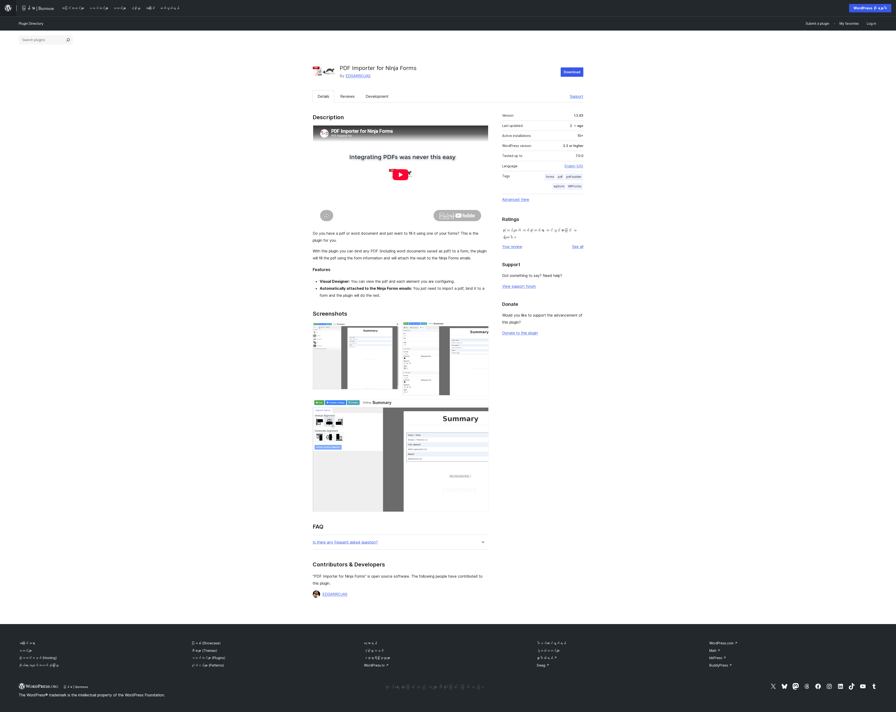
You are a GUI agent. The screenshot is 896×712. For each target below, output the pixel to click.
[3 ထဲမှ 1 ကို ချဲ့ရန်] (392, 328)
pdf (560, 176)
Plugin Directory (31, 23)
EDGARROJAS (358, 75)
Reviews (347, 96)
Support (576, 96)
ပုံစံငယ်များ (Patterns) (207, 665)
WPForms (574, 186)
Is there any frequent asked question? (345, 542)
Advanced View (515, 199)
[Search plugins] (68, 40)
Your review (512, 246)
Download (572, 72)
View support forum (519, 286)
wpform (559, 186)
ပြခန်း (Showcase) (206, 643)
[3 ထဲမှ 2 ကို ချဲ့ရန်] (482, 328)
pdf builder (573, 176)
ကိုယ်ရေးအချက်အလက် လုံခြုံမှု (39, 665)
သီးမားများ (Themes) (204, 651)
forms (550, 176)
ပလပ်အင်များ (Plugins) (208, 658)
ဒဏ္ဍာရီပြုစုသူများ (377, 658)
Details (323, 96)
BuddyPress (720, 665)
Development (377, 96)
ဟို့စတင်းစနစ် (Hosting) (38, 658)
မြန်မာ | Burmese (75, 687)
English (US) (574, 166)
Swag (543, 665)
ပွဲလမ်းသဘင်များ (548, 651)
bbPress (717, 658)
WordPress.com (723, 643)
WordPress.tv (376, 665)
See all (577, 246)
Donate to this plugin (520, 333)
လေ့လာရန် (370, 643)
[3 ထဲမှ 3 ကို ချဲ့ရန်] (482, 405)
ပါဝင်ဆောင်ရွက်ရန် (551, 643)
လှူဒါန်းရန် (547, 658)
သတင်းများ (25, 651)
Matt (714, 651)
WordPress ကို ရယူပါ (870, 8)
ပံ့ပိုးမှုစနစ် (374, 651)
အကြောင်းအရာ (27, 643)
